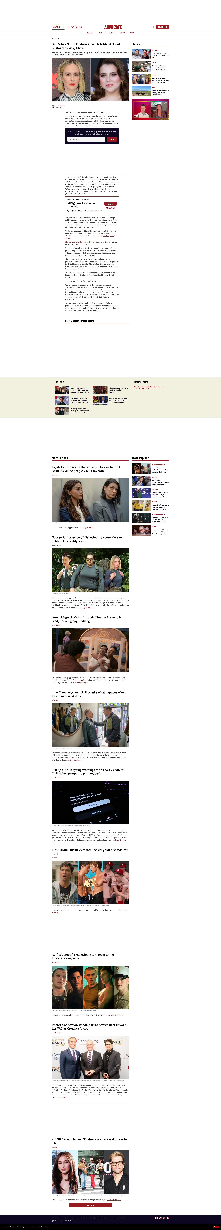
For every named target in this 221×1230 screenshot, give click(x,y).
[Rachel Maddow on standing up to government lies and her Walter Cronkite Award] (90, 1057)
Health (111, 33)
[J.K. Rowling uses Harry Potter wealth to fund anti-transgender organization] (62, 390)
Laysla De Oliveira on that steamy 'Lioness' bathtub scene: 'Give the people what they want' (86, 469)
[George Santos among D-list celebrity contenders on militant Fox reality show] (90, 570)
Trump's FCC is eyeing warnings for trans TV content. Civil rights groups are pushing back (88, 772)
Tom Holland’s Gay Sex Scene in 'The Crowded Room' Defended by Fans (79, 400)
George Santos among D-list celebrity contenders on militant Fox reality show (87, 539)
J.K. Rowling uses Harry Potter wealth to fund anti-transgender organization (80, 390)
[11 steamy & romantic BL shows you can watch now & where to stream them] (62, 410)
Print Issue (155, 75)
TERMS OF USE (115, 1218)
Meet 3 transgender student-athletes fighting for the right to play (160, 80)
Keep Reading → (89, 527)
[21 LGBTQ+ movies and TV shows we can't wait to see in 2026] (90, 1172)
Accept (216, 1227)
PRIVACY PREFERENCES (104, 1218)
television (60, 39)
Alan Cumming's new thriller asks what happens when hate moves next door (88, 694)
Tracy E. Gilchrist (61, 105)
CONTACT (54, 1218)
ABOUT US (60, 1218)
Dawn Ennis (55, 700)
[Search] (153, 27)
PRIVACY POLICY (93, 1218)
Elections (155, 489)
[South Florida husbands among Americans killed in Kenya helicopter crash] (141, 91)
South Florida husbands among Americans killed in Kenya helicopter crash (160, 93)
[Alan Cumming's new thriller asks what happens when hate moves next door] (90, 725)
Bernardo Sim (56, 962)
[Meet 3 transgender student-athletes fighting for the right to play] (141, 79)
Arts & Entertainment (158, 464)
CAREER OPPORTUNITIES (70, 1218)
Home (53, 39)
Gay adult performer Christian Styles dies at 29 (160, 55)
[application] (150, 109)
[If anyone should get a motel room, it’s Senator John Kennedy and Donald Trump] (141, 530)
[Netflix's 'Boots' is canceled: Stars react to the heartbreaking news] (90, 987)
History (122, 33)
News (100, 33)
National (154, 477)
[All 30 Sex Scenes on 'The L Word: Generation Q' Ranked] (100, 390)
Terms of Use (46, 1227)
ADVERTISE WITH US (83, 1218)
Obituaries (155, 50)
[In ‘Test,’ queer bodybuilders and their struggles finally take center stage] (141, 468)
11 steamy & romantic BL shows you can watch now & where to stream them (80, 411)
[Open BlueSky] (72, 27)
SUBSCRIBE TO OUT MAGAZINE (56, 27)
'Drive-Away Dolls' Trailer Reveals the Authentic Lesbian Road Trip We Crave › (149, 388)
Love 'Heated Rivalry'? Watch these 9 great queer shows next (90, 851)
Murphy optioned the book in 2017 (78, 242)
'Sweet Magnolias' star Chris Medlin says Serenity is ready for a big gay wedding (86, 619)
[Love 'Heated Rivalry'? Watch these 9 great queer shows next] (90, 882)
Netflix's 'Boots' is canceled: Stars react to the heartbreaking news (83, 956)
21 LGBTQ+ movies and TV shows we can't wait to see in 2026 (89, 1141)
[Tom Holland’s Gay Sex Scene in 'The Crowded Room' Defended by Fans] (62, 400)
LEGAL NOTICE (124, 1218)
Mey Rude (55, 857)
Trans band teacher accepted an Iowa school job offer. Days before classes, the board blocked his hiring (159, 71)
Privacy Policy (34, 1227)
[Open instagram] (80, 27)
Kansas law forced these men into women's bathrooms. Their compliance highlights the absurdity (160, 509)
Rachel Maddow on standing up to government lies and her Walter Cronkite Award (89, 1027)
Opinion (131, 33)
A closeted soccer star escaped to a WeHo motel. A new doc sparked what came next (160, 521)
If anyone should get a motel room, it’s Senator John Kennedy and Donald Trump (160, 533)
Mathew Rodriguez (57, 545)
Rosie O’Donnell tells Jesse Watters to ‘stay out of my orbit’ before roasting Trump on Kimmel (118, 401)
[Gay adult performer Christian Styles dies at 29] (141, 54)
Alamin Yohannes (56, 475)
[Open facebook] (69, 27)
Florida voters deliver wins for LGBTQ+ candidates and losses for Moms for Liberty (160, 496)
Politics (90, 33)
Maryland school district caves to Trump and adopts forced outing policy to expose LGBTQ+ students (160, 484)
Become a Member (110, 204)
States (154, 62)
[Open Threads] (76, 27)
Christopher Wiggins (57, 777)
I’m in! (112, 139)
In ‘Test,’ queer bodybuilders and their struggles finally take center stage (160, 471)
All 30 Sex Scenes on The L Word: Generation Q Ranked (118, 390)
